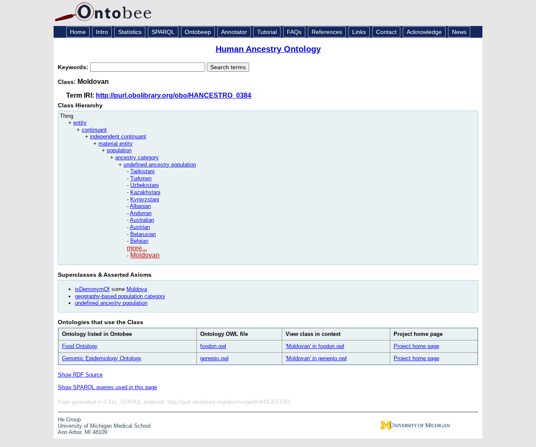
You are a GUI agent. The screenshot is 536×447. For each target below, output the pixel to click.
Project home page (416, 346)
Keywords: (74, 67)
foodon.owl (213, 346)
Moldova (136, 289)
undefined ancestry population (160, 164)
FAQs (294, 32)
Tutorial (267, 32)
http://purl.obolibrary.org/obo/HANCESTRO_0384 (173, 95)
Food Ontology (80, 346)
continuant (94, 130)
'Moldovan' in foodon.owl (315, 346)
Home (78, 32)
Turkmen (141, 178)
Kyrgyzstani (144, 199)
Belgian (139, 241)
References (327, 32)
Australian (142, 220)
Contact (386, 32)
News (459, 32)
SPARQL (163, 32)
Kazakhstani (145, 192)
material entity (115, 143)
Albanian (140, 206)
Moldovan (145, 255)
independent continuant (118, 136)
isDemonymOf (92, 289)
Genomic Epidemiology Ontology (102, 358)
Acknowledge (424, 32)
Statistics (130, 32)
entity (80, 123)
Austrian (140, 227)
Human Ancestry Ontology (268, 49)
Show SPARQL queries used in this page (107, 387)
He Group (69, 419)
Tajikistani (142, 171)
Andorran (141, 213)
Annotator (234, 32)
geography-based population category (120, 296)
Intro (102, 32)
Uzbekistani (144, 185)
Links (359, 32)
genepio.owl (214, 358)
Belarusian (143, 234)
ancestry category (137, 157)
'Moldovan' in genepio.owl (316, 358)
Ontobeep (198, 32)
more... (137, 248)
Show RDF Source (80, 375)
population (119, 150)
